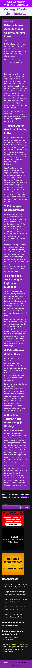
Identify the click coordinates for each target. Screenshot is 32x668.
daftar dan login (18, 644)
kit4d (11, 457)
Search (4, 504)
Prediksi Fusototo (8, 640)
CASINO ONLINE (8, 21)
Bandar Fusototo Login (10, 637)
